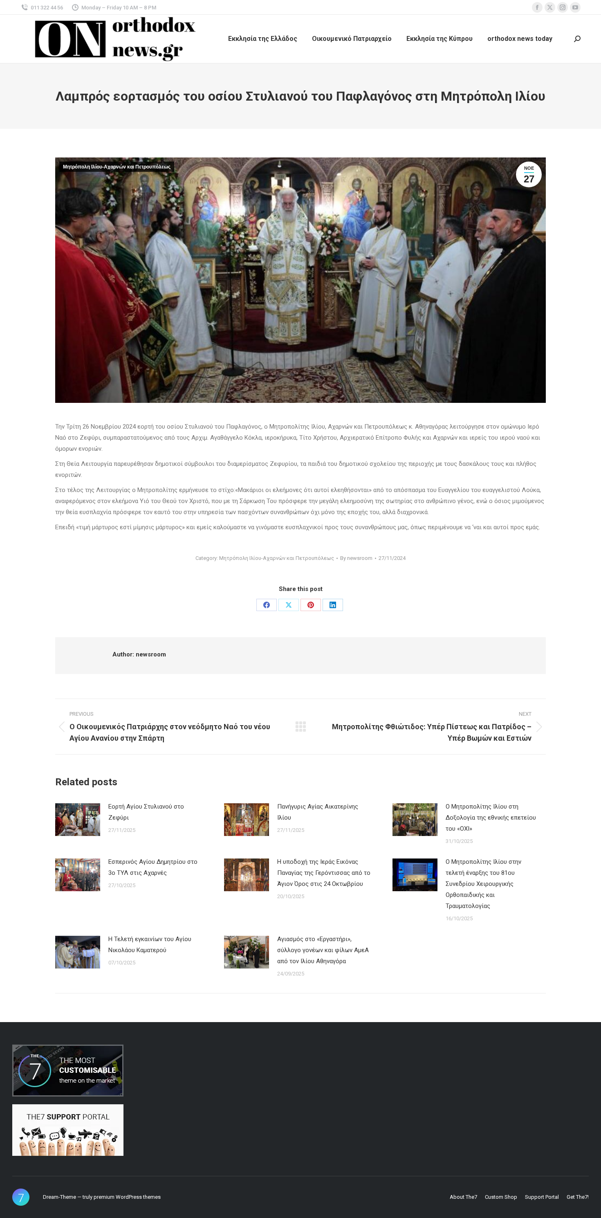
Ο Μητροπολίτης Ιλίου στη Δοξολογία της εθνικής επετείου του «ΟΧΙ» (491, 817)
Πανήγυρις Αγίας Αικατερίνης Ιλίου (317, 812)
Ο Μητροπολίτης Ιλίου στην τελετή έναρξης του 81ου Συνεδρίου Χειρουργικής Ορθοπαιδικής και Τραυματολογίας (483, 884)
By (356, 558)
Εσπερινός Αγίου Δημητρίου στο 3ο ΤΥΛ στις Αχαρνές (152, 867)
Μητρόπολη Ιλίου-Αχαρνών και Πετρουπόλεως (116, 167)
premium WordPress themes (127, 1197)
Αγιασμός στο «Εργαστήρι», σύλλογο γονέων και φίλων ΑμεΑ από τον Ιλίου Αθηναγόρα (323, 950)
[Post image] (77, 819)
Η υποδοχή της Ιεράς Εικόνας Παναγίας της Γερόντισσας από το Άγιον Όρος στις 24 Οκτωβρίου (323, 873)
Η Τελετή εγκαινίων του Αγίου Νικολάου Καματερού (149, 944)
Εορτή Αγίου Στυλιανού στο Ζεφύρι (146, 812)
